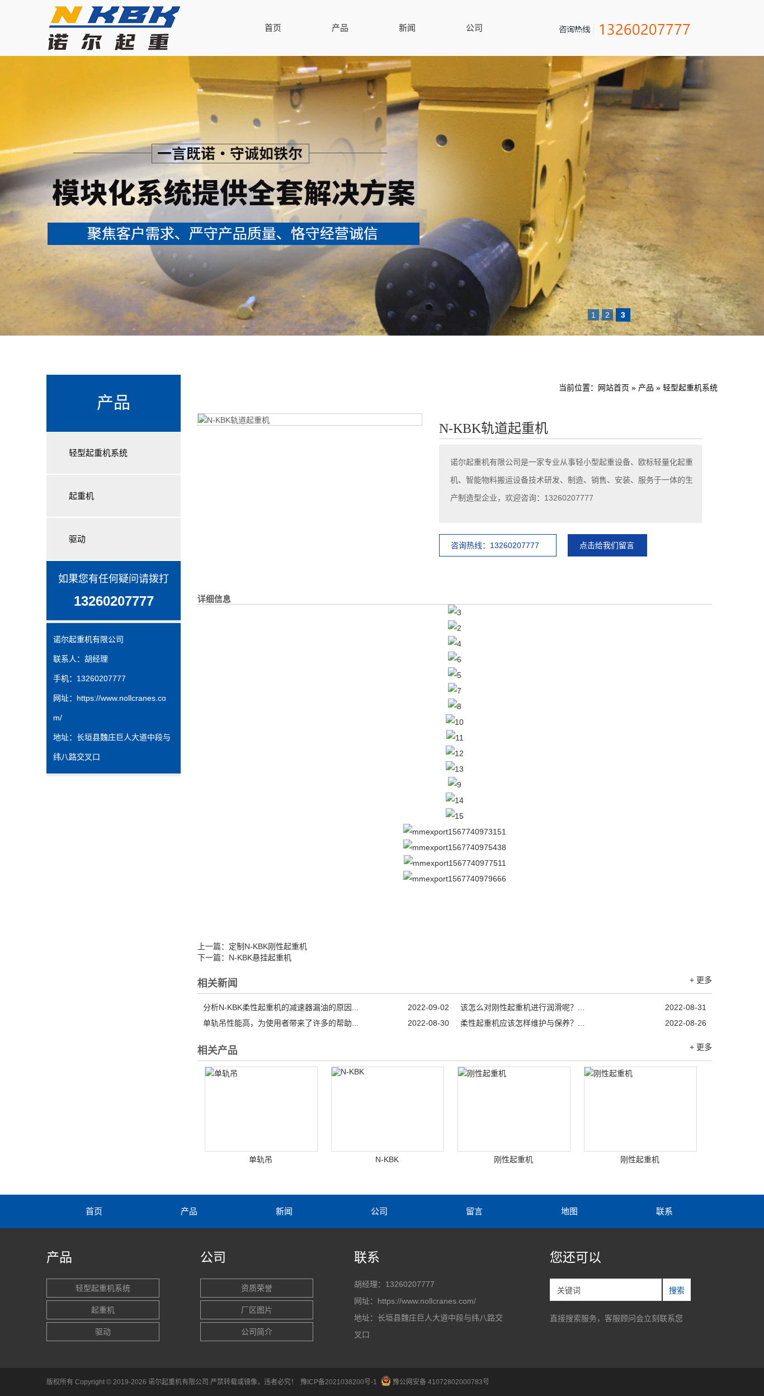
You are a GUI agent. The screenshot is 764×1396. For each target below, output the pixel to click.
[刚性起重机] (514, 1109)
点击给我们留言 (606, 545)
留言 (474, 1211)
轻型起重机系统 (98, 453)
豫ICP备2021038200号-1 (338, 1382)
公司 (474, 27)
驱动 (77, 539)
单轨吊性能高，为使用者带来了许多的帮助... (326, 1022)
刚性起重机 (513, 1159)
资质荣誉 (256, 1288)
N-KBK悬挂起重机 (260, 957)
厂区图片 (256, 1309)
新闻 (407, 27)
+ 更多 (701, 979)
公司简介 (256, 1331)
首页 (273, 27)
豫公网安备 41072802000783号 (441, 1382)
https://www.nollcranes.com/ (427, 1300)
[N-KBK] (387, 1109)
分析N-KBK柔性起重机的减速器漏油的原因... (326, 1007)
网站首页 (613, 387)
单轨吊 (260, 1159)
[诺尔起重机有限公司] (124, 47)
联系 (664, 1211)
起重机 (81, 496)
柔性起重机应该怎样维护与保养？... (583, 1022)
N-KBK (387, 1159)
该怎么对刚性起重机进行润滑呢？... (583, 1007)
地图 (569, 1211)
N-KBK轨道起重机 (493, 428)
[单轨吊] (261, 1109)
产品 (340, 27)
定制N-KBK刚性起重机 (268, 946)
